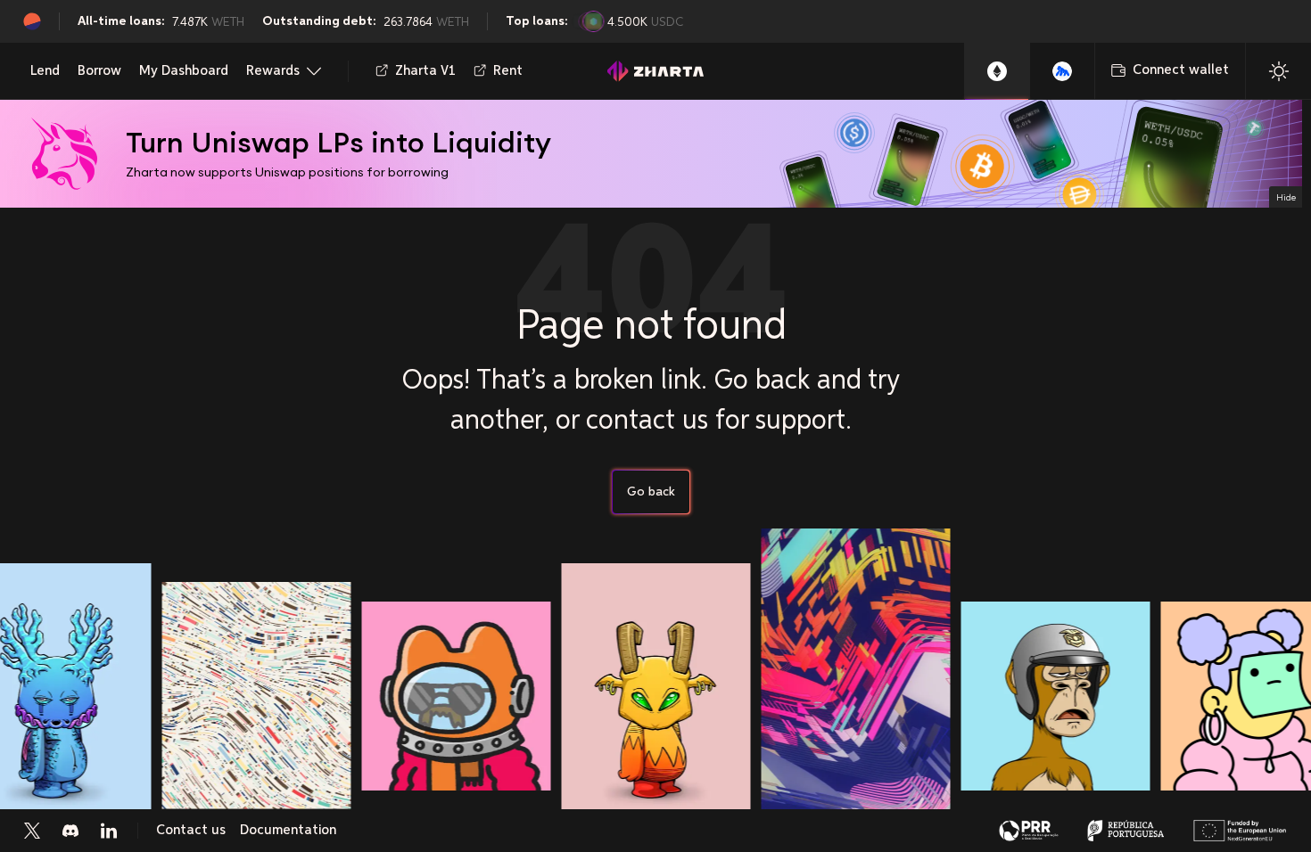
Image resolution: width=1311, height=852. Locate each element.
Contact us (191, 830)
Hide (1286, 197)
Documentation (288, 830)
